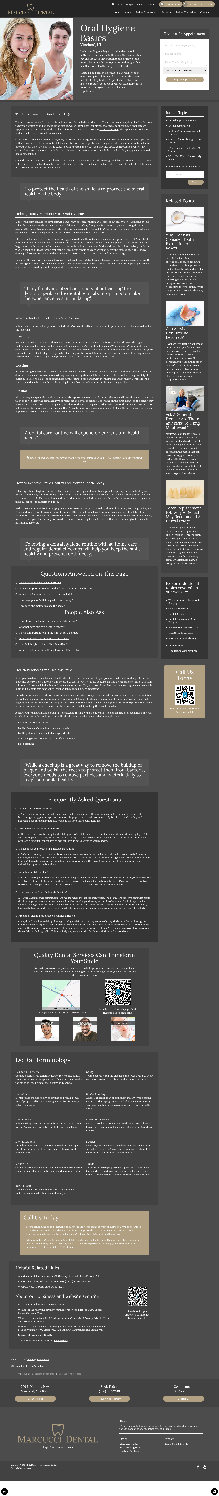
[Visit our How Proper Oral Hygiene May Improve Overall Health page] (47, 1040)
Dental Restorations (179, 125)
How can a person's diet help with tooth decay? (46, 600)
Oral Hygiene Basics (38, 1359)
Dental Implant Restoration (183, 120)
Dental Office (175, 645)
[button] (4, 1491)
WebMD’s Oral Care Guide (42, 1286)
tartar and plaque (109, 129)
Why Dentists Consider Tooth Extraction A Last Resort (181, 242)
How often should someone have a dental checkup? (48, 621)
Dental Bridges (176, 613)
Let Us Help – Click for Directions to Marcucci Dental (61, 1012)
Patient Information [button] (146, 12)
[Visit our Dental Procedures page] (123, 1040)
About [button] (128, 12)
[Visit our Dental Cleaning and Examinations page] (85, 1040)
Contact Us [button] (206, 12)
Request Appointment (109, 1398)
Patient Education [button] (186, 12)
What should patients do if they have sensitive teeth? (49, 650)
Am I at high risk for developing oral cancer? (44, 638)
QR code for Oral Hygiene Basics (29, 1365)
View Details (45, 1335)
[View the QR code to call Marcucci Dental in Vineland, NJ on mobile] (185, 704)
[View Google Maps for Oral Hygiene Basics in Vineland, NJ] (61, 1009)
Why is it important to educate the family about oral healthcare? (55, 588)
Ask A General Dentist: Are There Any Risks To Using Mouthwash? (183, 421)
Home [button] (117, 12)
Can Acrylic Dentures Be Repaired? (177, 333)
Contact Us (184, 1398)
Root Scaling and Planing (182, 638)
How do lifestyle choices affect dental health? (45, 644)
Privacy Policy (16, 1468)
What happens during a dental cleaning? (42, 627)
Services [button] (166, 12)
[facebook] (198, 1466)
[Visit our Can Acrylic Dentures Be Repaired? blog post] (185, 325)
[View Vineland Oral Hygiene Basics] (36, 99)
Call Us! (200, 4)
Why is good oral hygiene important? (40, 582)
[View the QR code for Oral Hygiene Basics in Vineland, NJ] (118, 1004)
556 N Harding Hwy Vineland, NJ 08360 (135, 4)
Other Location (172, 4)
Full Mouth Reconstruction (183, 627)
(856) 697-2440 (102, 87)
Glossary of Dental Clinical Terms (76, 1276)
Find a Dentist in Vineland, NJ (184, 166)
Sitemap (27, 1468)
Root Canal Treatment (180, 632)
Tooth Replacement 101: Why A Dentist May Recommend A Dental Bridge (183, 515)
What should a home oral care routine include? (45, 594)
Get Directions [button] (35, 1398)
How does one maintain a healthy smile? (42, 606)
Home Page (80, 1281)
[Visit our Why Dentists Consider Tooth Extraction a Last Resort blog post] (185, 231)
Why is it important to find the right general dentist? (48, 632)
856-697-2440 (60, 1246)
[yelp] (204, 1466)
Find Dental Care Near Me (182, 650)
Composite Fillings (178, 608)
